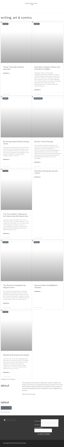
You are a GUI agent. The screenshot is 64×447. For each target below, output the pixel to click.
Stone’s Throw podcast (43, 142)
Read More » (6, 73)
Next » (13, 379)
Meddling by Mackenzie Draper (16, 355)
